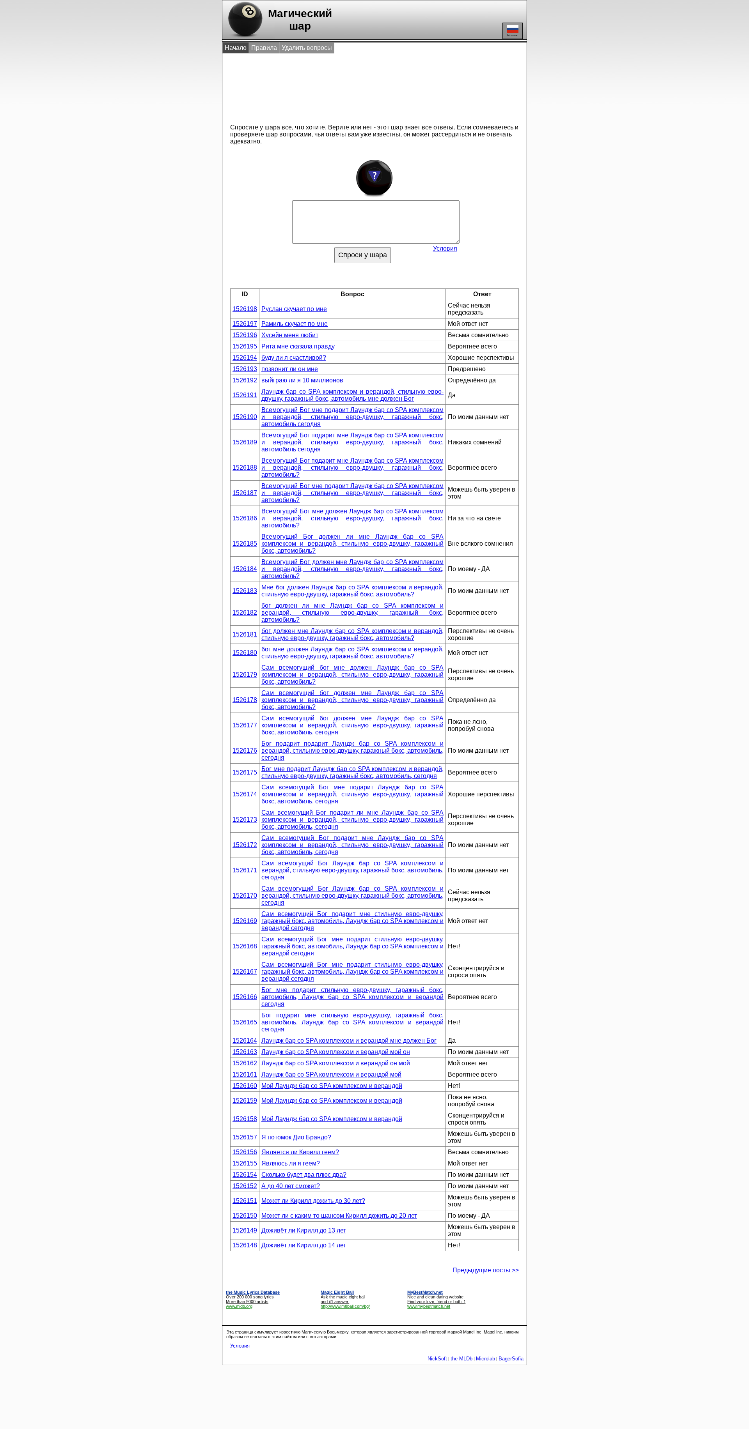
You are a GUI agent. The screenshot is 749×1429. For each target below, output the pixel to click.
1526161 (245, 1074)
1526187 (245, 493)
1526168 (245, 946)
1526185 (245, 543)
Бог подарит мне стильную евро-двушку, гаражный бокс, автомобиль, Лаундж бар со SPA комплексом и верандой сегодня (352, 1022)
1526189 (245, 442)
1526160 (245, 1085)
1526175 (245, 772)
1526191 (245, 395)
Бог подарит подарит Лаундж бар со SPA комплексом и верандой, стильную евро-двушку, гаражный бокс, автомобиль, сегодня (352, 750)
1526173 (245, 819)
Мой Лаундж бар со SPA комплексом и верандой (331, 1085)
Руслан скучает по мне (294, 309)
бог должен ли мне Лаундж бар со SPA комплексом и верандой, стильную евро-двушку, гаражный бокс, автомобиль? (352, 612)
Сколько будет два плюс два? (303, 1174)
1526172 (245, 845)
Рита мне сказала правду (298, 346)
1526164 (245, 1040)
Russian (512, 35)
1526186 (245, 518)
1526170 (245, 895)
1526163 (245, 1052)
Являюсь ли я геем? (290, 1163)
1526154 (245, 1174)
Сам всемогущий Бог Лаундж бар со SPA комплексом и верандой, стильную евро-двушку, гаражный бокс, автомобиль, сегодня (352, 870)
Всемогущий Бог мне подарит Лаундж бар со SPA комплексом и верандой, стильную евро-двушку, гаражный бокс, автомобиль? (352, 493)
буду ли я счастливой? (293, 357)
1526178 (245, 700)
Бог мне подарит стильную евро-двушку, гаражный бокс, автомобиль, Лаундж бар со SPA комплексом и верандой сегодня (352, 997)
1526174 (245, 794)
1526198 (245, 309)
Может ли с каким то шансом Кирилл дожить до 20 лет (339, 1215)
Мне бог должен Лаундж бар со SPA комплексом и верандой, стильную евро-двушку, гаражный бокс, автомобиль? (352, 591)
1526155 (245, 1163)
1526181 (245, 634)
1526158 (245, 1119)
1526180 (245, 652)
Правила (264, 47)
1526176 (245, 750)
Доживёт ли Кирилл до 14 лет (303, 1245)
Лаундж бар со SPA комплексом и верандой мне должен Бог (349, 1040)
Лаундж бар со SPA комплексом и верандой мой (331, 1074)
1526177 (245, 725)
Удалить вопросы (307, 47)
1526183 (245, 590)
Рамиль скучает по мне (294, 323)
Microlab (485, 1359)
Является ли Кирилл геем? (300, 1152)
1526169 (245, 921)
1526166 (245, 997)
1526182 (245, 612)
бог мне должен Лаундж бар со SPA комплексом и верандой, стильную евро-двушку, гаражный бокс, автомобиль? (352, 653)
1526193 (245, 369)
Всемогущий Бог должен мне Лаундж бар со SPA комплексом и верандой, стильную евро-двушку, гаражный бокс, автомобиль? (352, 569)
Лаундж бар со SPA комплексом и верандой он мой (335, 1063)
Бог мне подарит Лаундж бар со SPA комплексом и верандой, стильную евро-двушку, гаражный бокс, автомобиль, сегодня (352, 772)
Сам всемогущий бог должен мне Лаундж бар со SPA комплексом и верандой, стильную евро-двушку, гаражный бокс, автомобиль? (352, 700)
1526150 (245, 1215)
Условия (445, 248)
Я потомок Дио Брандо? (296, 1137)
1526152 (245, 1186)
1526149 (245, 1230)
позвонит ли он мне (289, 369)
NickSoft (437, 1359)
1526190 (245, 417)
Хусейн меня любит (289, 335)
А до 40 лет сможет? (290, 1186)
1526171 (245, 870)
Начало (236, 47)
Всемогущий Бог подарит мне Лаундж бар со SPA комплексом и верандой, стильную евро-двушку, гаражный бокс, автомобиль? (352, 467)
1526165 (245, 1022)
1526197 (245, 323)
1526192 (245, 380)
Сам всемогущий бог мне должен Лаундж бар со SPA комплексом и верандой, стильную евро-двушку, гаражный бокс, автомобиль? (352, 674)
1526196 (245, 335)
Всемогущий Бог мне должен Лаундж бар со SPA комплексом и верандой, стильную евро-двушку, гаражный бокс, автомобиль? (352, 518)
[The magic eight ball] (243, 37)
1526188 (245, 467)
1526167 (245, 971)
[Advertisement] (366, 85)
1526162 (245, 1063)
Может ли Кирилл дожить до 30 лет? (313, 1200)
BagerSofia (511, 1359)
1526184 (245, 569)
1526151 (245, 1200)
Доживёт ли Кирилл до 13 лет (303, 1230)
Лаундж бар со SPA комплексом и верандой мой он (335, 1052)
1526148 (245, 1245)
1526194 (245, 357)
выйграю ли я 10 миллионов (302, 380)
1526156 (245, 1152)
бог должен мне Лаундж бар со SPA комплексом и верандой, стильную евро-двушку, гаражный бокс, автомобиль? (352, 634)
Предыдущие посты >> (486, 1270)
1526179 (245, 674)
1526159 (245, 1100)
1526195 (245, 346)
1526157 (245, 1137)
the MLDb (461, 1359)
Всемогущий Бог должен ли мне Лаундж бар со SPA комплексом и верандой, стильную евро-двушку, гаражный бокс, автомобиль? (352, 543)
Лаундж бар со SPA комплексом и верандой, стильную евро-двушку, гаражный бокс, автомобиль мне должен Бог (352, 395)
